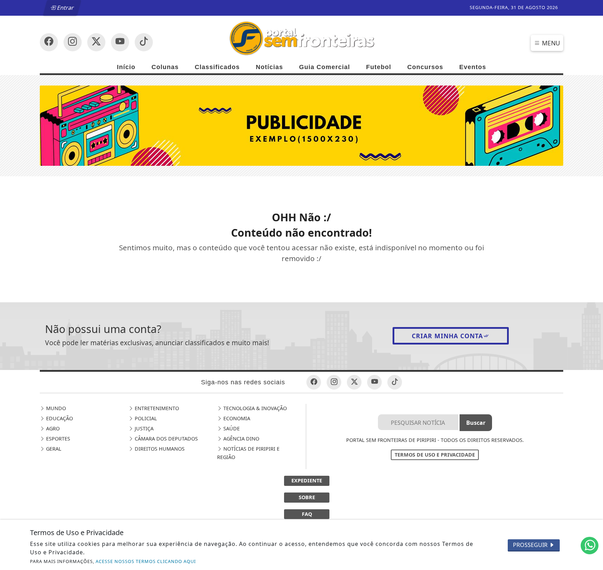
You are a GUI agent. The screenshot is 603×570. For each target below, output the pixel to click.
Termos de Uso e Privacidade (435, 454)
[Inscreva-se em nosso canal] (73, 42)
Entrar (65, 8)
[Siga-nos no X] (96, 42)
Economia (236, 418)
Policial (145, 418)
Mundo (55, 408)
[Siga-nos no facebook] (49, 42)
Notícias (269, 67)
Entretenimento (156, 408)
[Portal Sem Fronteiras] (301, 38)
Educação (59, 418)
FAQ (307, 514)
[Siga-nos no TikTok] (144, 42)
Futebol (378, 67)
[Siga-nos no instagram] (120, 42)
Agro (52, 428)
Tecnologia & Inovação (254, 408)
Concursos (425, 67)
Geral (53, 448)
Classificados (217, 67)
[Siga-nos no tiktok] (394, 382)
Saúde (231, 428)
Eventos (472, 67)
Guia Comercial (324, 67)
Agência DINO (240, 438)
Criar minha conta (447, 336)
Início (126, 67)
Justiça (143, 428)
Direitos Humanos (159, 448)
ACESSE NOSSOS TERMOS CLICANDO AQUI (146, 561)
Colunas (165, 67)
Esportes (57, 438)
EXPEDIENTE (306, 480)
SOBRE (307, 497)
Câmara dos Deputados (165, 438)
